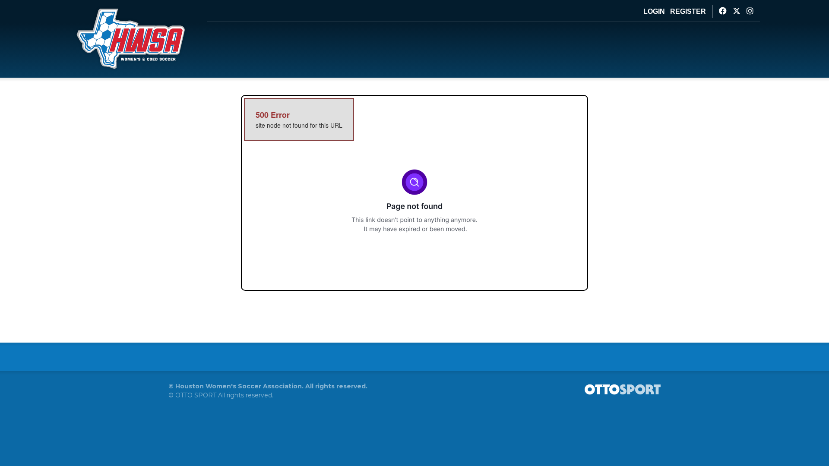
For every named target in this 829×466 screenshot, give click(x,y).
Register (688, 11)
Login (654, 11)
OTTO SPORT (195, 395)
